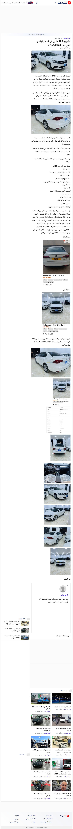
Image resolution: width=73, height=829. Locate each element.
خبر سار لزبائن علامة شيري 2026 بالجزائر (41, 751)
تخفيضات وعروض (30, 819)
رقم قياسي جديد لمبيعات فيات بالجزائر (42, 773)
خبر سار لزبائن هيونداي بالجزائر (62, 707)
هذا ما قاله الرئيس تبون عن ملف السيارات (62, 794)
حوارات (33, 822)
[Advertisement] (51, 617)
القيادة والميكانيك (48, 819)
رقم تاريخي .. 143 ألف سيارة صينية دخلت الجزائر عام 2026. (62, 773)
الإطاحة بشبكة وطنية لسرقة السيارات (63, 729)
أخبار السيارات (67, 38)
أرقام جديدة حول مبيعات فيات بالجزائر (42, 794)
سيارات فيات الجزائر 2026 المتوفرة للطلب (43, 729)
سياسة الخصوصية (14, 822)
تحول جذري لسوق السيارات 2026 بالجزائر (41, 707)
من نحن (17, 819)
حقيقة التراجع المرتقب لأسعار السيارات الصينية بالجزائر (63, 751)
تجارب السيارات (31, 816)
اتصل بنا (17, 816)
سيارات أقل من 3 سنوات (46, 822)
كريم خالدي (63, 48)
